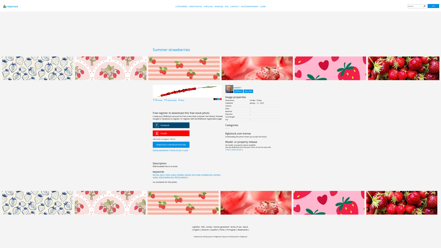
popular (208, 7)
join (433, 6)
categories (181, 7)
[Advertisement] (220, 29)
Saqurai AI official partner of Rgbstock (234, 237)
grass (173, 174)
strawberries (206, 174)
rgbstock (12, 7)
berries (156, 174)
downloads (172, 100)
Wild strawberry (181, 177)
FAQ (226, 7)
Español (214, 229)
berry (162, 174)
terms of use (236, 149)
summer (216, 174)
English (196, 229)
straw (197, 174)
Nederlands (243, 229)
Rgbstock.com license (238, 133)
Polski (222, 229)
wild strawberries (166, 177)
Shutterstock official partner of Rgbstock (207, 237)
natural (187, 174)
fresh (167, 174)
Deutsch (205, 229)
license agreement (221, 227)
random (219, 7)
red (193, 174)
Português (231, 229)
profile (238, 91)
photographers (249, 7)
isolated (180, 174)
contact (234, 7)
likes (182, 100)
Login (263, 7)
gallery (248, 91)
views (160, 100)
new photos (195, 7)
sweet (155, 177)
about (245, 227)
